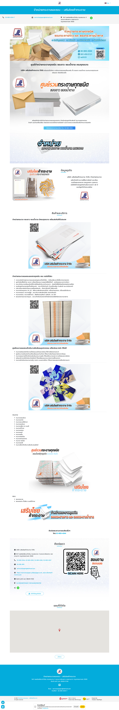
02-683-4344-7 (10, 17)
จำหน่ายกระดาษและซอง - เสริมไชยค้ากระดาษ (27, 698)
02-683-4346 (38, 560)
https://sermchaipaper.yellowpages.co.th (29, 573)
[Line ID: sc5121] (91, 18)
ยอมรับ (82, 706)
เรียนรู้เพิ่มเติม (45, 708)
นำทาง (59, 657)
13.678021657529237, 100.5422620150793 (28, 583)
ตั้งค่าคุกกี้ (76, 706)
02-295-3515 (20, 564)
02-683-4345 (30, 560)
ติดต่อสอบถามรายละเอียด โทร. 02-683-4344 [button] (59, 128)
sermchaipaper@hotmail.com (43, 17)
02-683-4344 (61, 533)
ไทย (108, 3)
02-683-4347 (47, 560)
